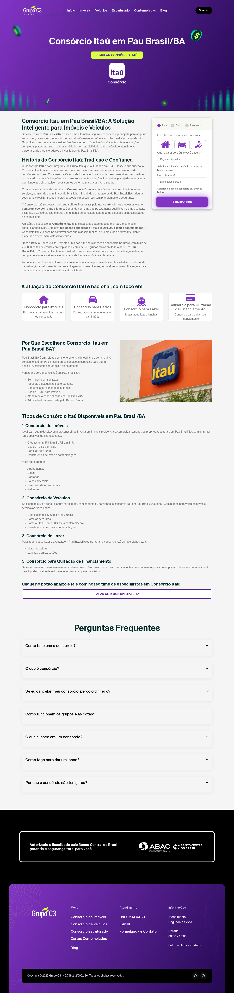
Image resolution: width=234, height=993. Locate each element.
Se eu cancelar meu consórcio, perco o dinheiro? (67, 691)
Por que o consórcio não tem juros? (56, 782)
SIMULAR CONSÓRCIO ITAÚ (117, 55)
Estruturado (121, 10)
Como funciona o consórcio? (50, 645)
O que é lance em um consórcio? (54, 737)
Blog (163, 10)
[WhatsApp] (195, 975)
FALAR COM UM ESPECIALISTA (117, 594)
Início (71, 10)
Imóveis (85, 10)
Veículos (101, 10)
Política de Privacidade (184, 945)
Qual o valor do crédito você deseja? (179, 152)
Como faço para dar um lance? (52, 759)
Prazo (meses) (166, 175)
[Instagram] (203, 975)
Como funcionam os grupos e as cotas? (60, 714)
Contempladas (145, 10)
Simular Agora (182, 201)
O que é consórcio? (42, 668)
